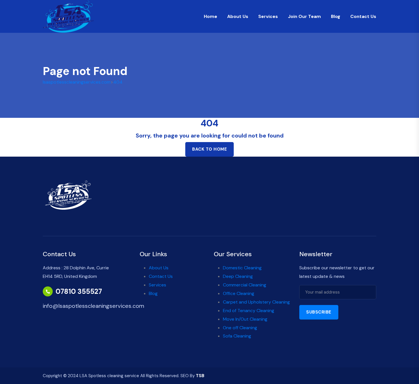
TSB (200, 376)
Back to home (209, 149)
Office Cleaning (238, 293)
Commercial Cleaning (244, 285)
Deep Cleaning (238, 276)
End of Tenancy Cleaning (248, 311)
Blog (335, 16)
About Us (237, 16)
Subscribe (318, 312)
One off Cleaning (240, 328)
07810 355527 (79, 291)
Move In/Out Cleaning (245, 319)
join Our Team (304, 16)
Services (268, 16)
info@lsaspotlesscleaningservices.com (93, 306)
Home (210, 16)
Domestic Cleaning (242, 268)
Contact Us (363, 16)
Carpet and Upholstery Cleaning (256, 302)
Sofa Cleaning (237, 336)
